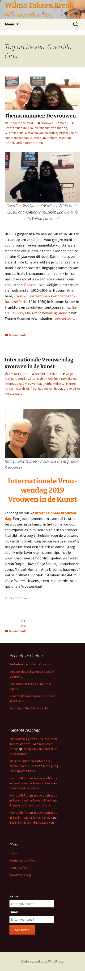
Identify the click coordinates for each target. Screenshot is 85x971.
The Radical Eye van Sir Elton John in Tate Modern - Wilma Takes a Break (33, 744)
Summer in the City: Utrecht (28, 708)
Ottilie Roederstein (29, 143)
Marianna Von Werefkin (41, 133)
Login (13, 853)
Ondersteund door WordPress (42, 961)
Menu (9, 24)
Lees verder (64, 318)
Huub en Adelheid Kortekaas (56, 378)
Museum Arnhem (45, 138)
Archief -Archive (46, 374)
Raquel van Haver (50, 388)
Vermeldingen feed (23, 860)
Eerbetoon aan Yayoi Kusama (29, 664)
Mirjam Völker (68, 133)
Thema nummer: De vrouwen (40, 116)
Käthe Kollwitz (54, 383)
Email (13, 912)
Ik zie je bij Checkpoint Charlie (30, 805)
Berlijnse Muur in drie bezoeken (31, 822)
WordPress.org (20, 875)
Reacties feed (19, 868)
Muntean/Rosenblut (18, 138)
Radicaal (31, 284)
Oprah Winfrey (26, 388)
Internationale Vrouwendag (24, 383)
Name (13, 896)
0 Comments (18, 335)
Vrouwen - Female (53, 123)
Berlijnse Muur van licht (25, 788)
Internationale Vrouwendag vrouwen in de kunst (39, 363)
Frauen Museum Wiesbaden (47, 128)
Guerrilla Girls (14, 133)
